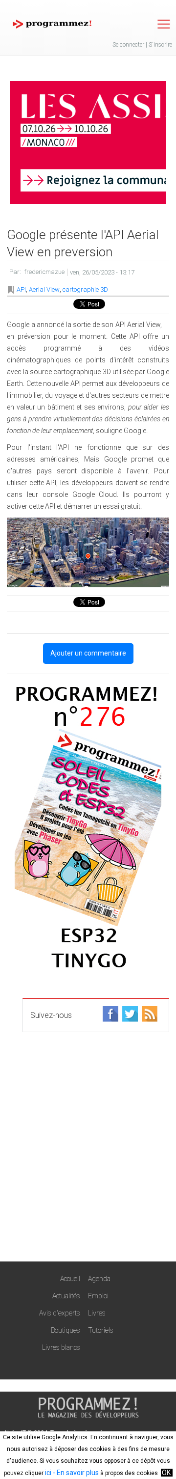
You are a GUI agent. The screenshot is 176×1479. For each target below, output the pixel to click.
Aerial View (44, 289)
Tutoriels (100, 1330)
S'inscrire (160, 44)
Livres (97, 1313)
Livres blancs (61, 1347)
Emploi (98, 1296)
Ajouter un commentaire (88, 653)
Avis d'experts (59, 1313)
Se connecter (128, 44)
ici (48, 1473)
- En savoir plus (75, 1473)
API (21, 289)
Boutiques (65, 1330)
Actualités (66, 1296)
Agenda (99, 1279)
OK (166, 1473)
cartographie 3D (85, 289)
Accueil (70, 1279)
